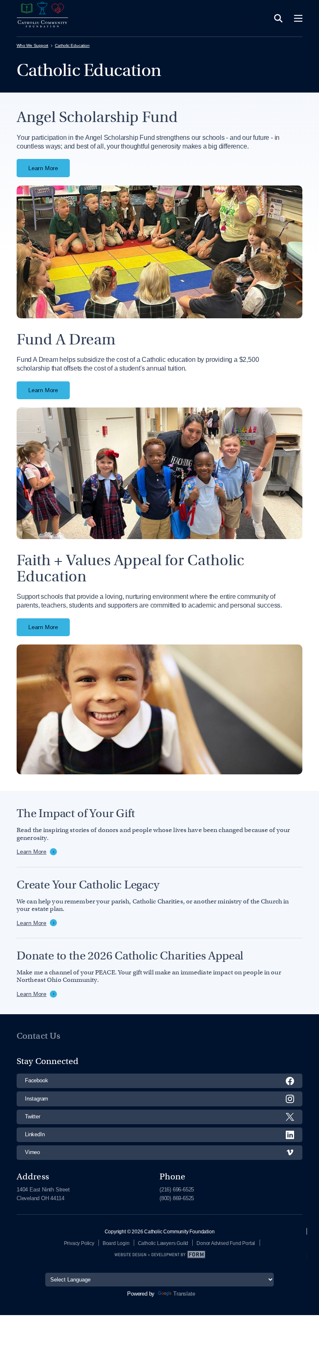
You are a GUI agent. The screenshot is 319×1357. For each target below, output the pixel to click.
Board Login (116, 1243)
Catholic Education (72, 45)
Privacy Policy (79, 1243)
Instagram (36, 1099)
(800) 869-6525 (177, 1198)
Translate (184, 1294)
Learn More (43, 168)
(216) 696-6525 (177, 1189)
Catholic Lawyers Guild (163, 1243)
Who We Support (32, 45)
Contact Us (38, 1035)
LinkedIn (34, 1134)
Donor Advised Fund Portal (225, 1243)
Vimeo (32, 1152)
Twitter (32, 1116)
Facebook (36, 1080)
